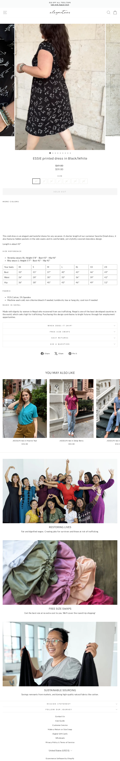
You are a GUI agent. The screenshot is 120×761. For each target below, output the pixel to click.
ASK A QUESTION (60, 344)
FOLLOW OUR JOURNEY (59, 709)
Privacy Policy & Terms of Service (60, 742)
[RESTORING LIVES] (60, 491)
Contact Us (60, 716)
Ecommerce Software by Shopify (60, 758)
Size (60, 176)
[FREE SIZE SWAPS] (60, 572)
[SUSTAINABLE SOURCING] (60, 654)
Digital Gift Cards (60, 734)
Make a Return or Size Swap (60, 729)
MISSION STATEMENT (59, 704)
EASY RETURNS (60, 338)
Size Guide (60, 721)
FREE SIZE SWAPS (60, 332)
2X (83, 181)
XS (36, 181)
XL (66, 181)
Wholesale (60, 738)
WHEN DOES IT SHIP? (60, 326)
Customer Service (60, 725)
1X (75, 181)
